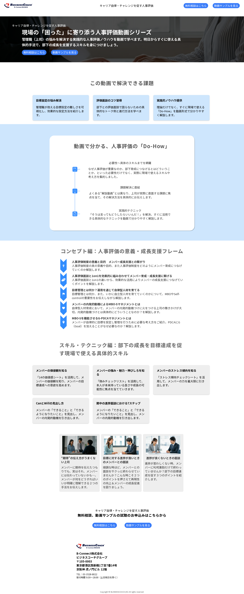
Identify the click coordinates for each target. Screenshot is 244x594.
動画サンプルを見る (226, 5)
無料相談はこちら (196, 5)
